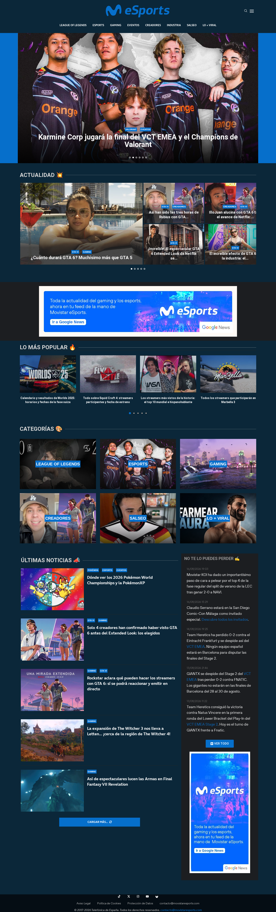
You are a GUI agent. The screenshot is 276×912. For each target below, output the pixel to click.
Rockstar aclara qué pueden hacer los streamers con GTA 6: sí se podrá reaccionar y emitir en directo (131, 683)
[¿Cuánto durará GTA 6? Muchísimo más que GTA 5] (81, 224)
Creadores (153, 25)
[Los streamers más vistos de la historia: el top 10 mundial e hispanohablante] (168, 374)
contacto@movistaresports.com (179, 903)
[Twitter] (128, 896)
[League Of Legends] (58, 464)
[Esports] (138, 464)
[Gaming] (218, 464)
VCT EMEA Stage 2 (202, 724)
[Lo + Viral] (218, 518)
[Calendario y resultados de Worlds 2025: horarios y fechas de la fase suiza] (48, 374)
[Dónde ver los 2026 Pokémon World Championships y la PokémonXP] (52, 589)
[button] (25, 97)
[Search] (246, 11)
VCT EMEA (196, 646)
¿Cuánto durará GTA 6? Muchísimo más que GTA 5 (81, 257)
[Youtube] (147, 896)
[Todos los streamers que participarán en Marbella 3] (228, 374)
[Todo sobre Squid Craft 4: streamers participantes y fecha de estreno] (108, 374)
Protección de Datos (140, 903)
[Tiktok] (119, 896)
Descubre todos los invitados (225, 619)
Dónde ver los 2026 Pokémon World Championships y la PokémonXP (120, 580)
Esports (98, 25)
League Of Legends (73, 25)
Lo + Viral (209, 25)
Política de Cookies (109, 903)
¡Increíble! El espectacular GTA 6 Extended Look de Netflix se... (174, 253)
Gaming (115, 25)
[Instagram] (138, 896)
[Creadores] (58, 518)
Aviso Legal (84, 903)
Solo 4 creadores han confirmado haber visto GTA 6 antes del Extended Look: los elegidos (132, 630)
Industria (174, 25)
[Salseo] (138, 518)
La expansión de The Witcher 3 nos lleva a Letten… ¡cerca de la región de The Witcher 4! (128, 731)
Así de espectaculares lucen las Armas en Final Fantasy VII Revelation (129, 781)
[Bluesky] (156, 896)
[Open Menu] (252, 11)
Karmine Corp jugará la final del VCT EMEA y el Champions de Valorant (138, 141)
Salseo (192, 25)
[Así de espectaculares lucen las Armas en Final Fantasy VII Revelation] (52, 791)
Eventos (133, 25)
